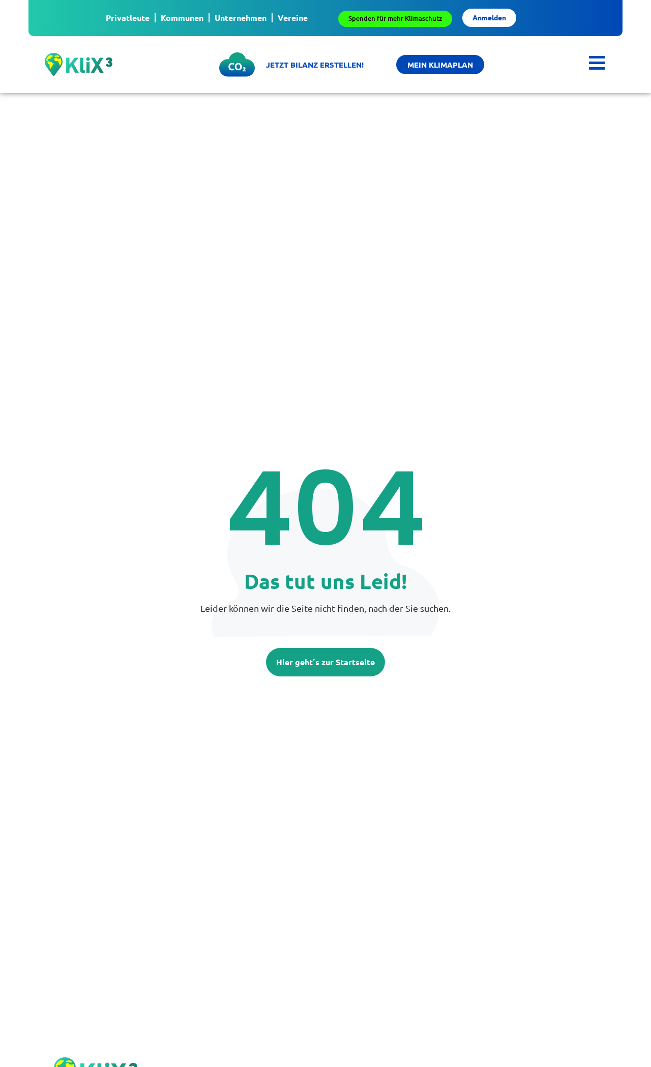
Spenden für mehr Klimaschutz (395, 18)
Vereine (293, 17)
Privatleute (128, 17)
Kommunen (182, 17)
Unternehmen (241, 17)
